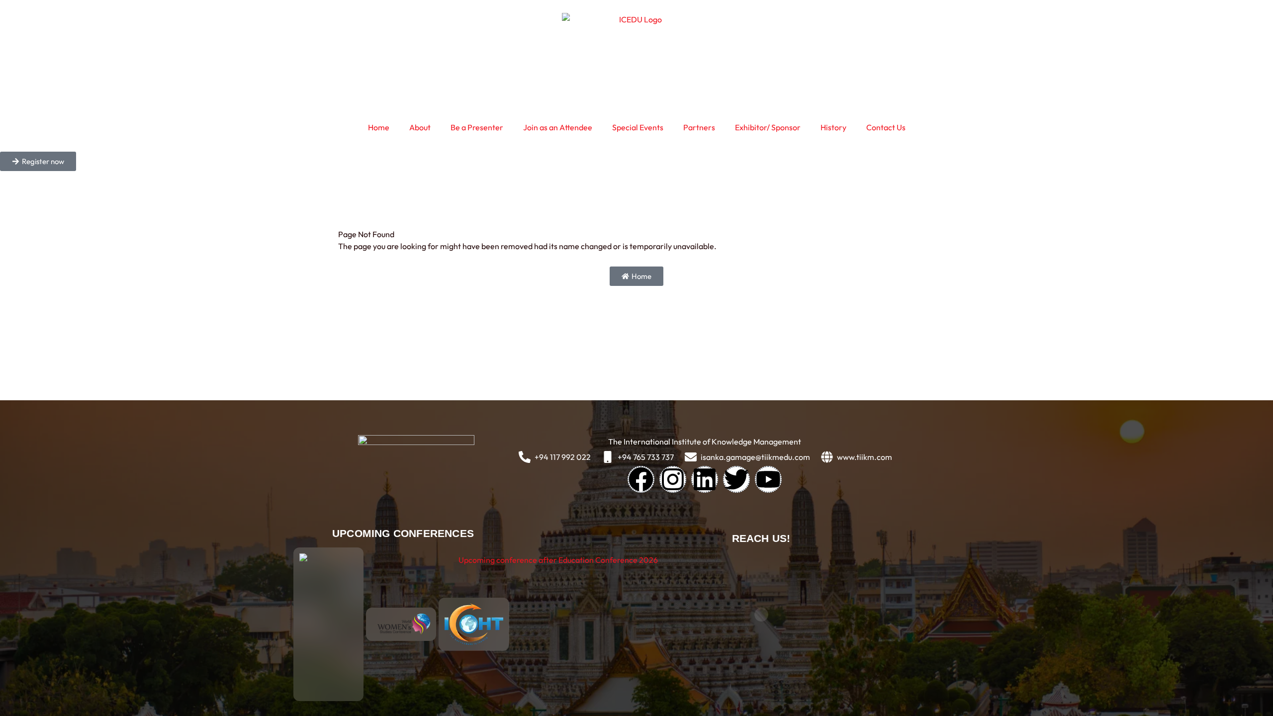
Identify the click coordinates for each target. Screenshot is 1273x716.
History (833, 127)
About (420, 127)
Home (378, 127)
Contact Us (886, 127)
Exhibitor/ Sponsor (768, 127)
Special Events (637, 127)
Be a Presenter (477, 127)
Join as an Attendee (557, 127)
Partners (699, 127)
